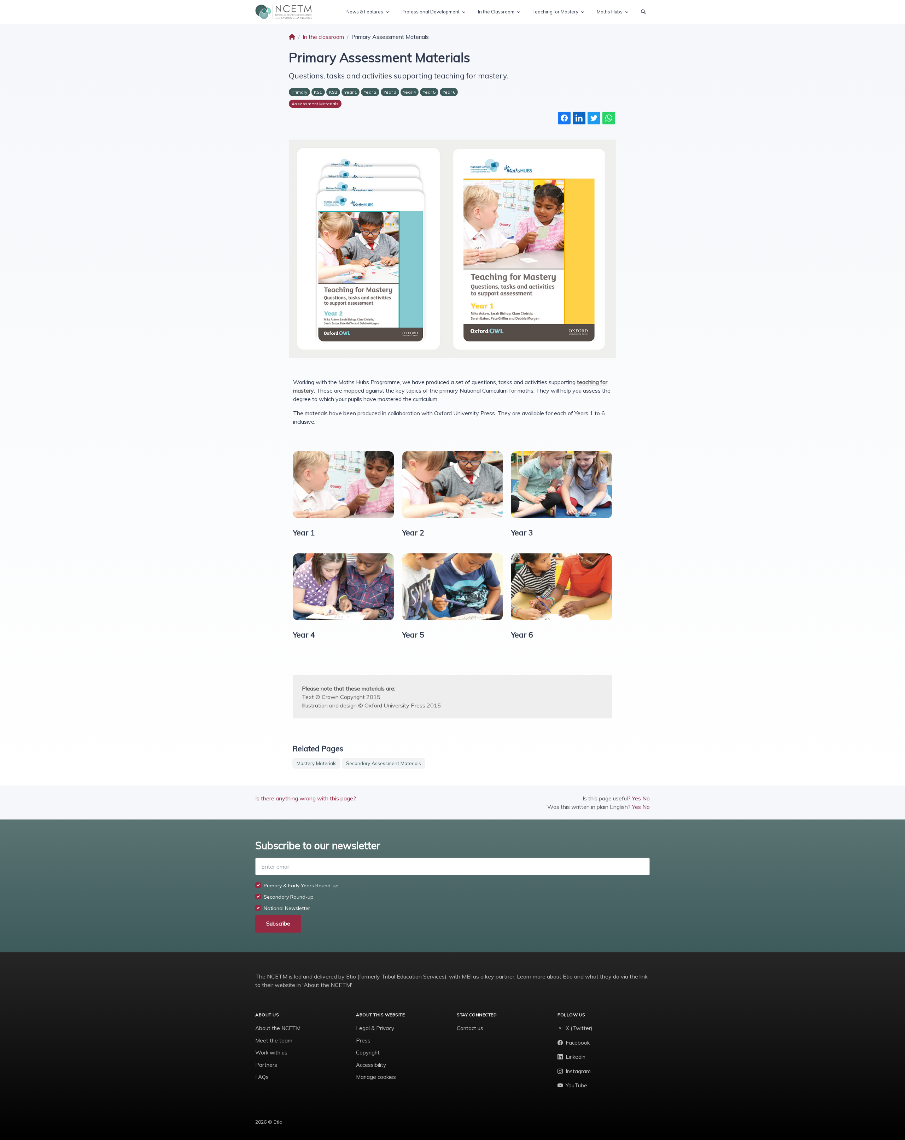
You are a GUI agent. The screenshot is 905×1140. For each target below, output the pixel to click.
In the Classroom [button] (496, 11)
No (646, 798)
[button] (643, 12)
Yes (636, 798)
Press (363, 1040)
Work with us (271, 1052)
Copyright (368, 1052)
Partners (266, 1065)
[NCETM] (283, 12)
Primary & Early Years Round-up (301, 885)
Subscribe (278, 923)
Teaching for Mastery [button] (555, 11)
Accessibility (371, 1065)
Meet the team (273, 1040)
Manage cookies (376, 1077)
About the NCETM (277, 1028)
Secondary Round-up (289, 897)
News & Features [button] (364, 11)
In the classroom (323, 36)
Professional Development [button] (431, 11)
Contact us (470, 1028)
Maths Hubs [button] (610, 11)
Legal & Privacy (375, 1028)
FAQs (262, 1077)
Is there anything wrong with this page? (305, 798)
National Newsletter (287, 908)
